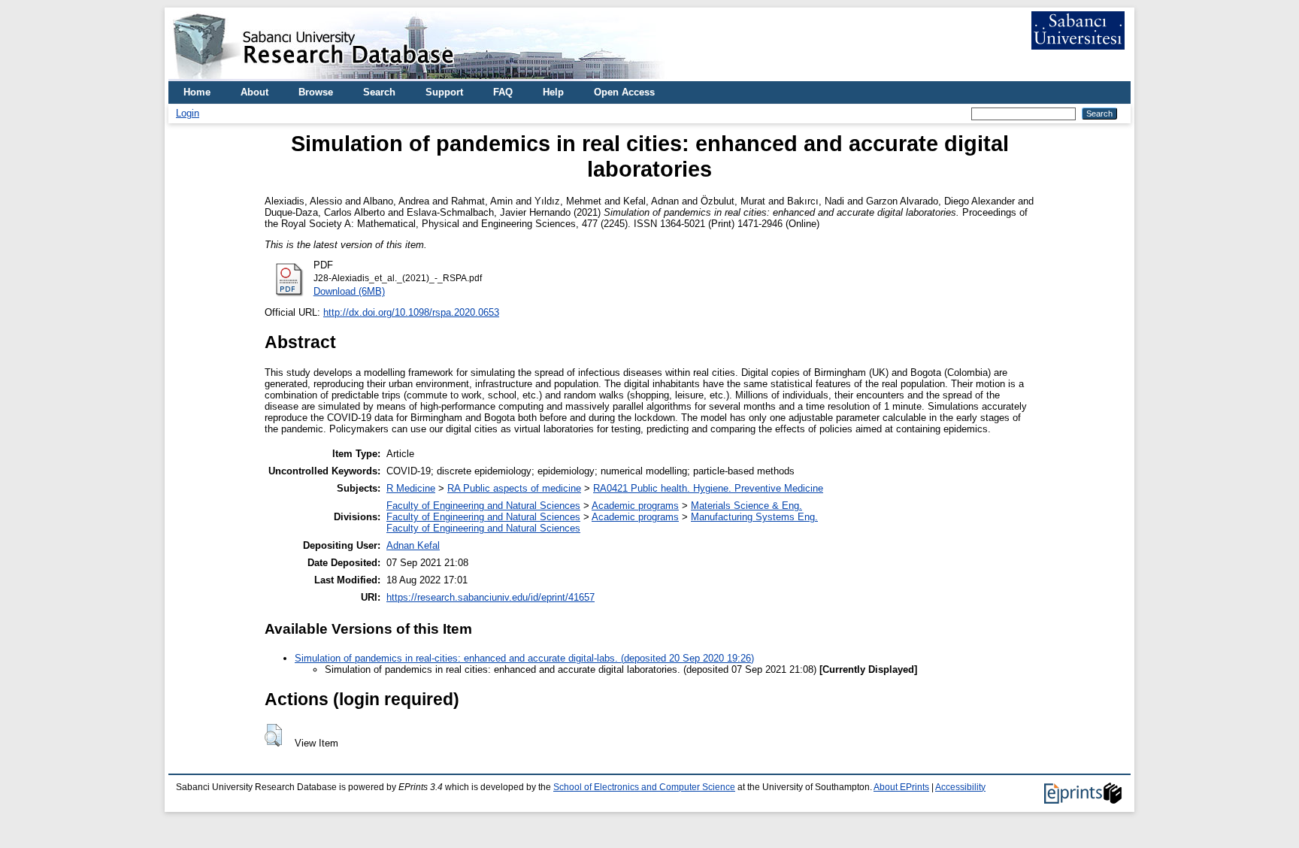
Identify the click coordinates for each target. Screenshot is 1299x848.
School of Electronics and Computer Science (644, 787)
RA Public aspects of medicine (514, 488)
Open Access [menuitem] (624, 92)
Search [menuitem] (379, 92)
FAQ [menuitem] (503, 92)
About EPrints (901, 787)
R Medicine (410, 488)
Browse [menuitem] (315, 92)
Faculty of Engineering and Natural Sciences (483, 505)
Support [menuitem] (444, 92)
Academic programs (635, 505)
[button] (273, 735)
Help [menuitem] (553, 92)
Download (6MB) (349, 291)
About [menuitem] (254, 92)
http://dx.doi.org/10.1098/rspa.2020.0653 (411, 312)
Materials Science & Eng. (746, 505)
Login (187, 113)
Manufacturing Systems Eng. (754, 516)
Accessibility (960, 787)
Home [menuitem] (196, 92)
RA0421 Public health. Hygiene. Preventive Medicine (708, 488)
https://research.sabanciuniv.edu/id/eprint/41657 (490, 597)
